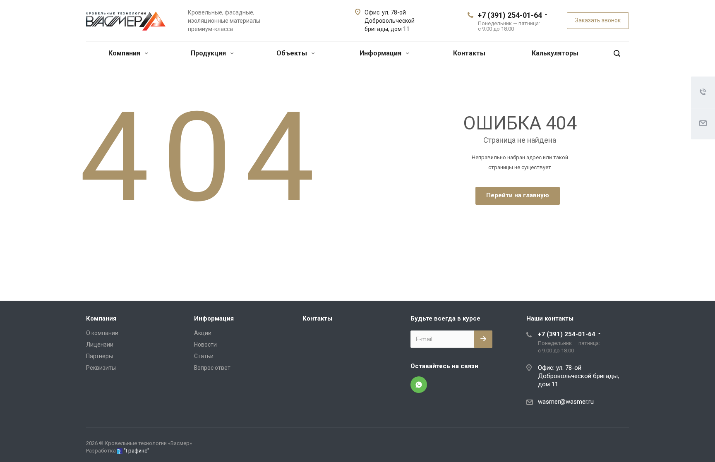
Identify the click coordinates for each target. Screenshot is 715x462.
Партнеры (99, 356)
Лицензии (99, 344)
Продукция (209, 53)
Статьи (204, 356)
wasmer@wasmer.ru (566, 401)
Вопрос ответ (212, 367)
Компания (125, 53)
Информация (381, 53)
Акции (202, 333)
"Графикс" (136, 451)
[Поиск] (617, 53)
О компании (102, 333)
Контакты (469, 53)
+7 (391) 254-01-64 (509, 15)
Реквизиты (101, 367)
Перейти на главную (517, 195)
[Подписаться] (483, 339)
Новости (205, 344)
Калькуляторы (555, 53)
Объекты (292, 53)
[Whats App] (418, 384)
